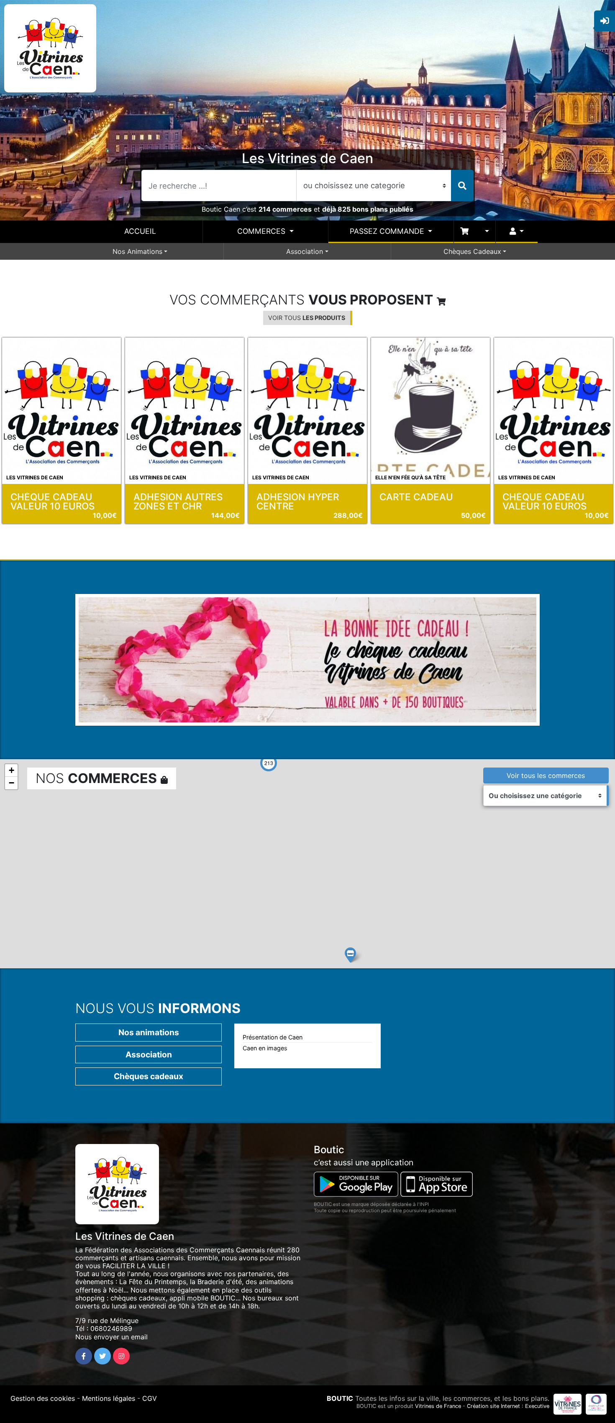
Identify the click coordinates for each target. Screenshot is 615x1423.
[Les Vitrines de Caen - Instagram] (121, 1356)
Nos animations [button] (148, 1032)
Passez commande (388, 231)
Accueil (140, 231)
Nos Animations (137, 251)
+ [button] (11, 770)
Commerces (262, 231)
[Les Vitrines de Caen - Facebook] (83, 1356)
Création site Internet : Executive (508, 1406)
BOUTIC (340, 1398)
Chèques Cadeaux (472, 251)
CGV (149, 1398)
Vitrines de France (438, 1406)
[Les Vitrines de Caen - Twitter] (102, 1356)
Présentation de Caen (272, 1037)
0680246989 (111, 1328)
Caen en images (265, 1048)
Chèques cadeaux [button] (148, 1076)
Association (304, 251)
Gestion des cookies (42, 1398)
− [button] (11, 783)
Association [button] (149, 1054)
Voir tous (306, 317)
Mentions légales (108, 1398)
